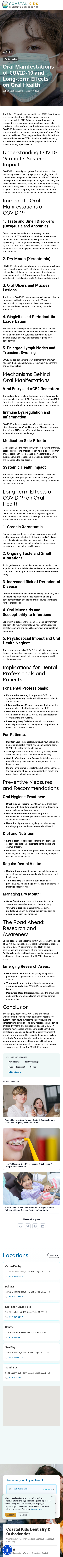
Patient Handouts (13, 1553)
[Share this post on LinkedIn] (43, 1226)
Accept (10, 1514)
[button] (58, 5)
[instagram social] (14, 1549)
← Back (6, 52)
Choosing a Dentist (40, 1553)
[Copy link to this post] (20, 1226)
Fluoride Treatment (16, 1067)
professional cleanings (21, 874)
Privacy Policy (36, 1509)
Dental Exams (14, 1062)
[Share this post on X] (28, 1226)
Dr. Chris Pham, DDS (14, 91)
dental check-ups (48, 758)
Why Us (26, 1553)
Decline (23, 1514)
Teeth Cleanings (32, 1062)
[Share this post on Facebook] (35, 1226)
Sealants (33, 1067)
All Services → (14, 1072)
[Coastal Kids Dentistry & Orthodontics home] (20, 5)
